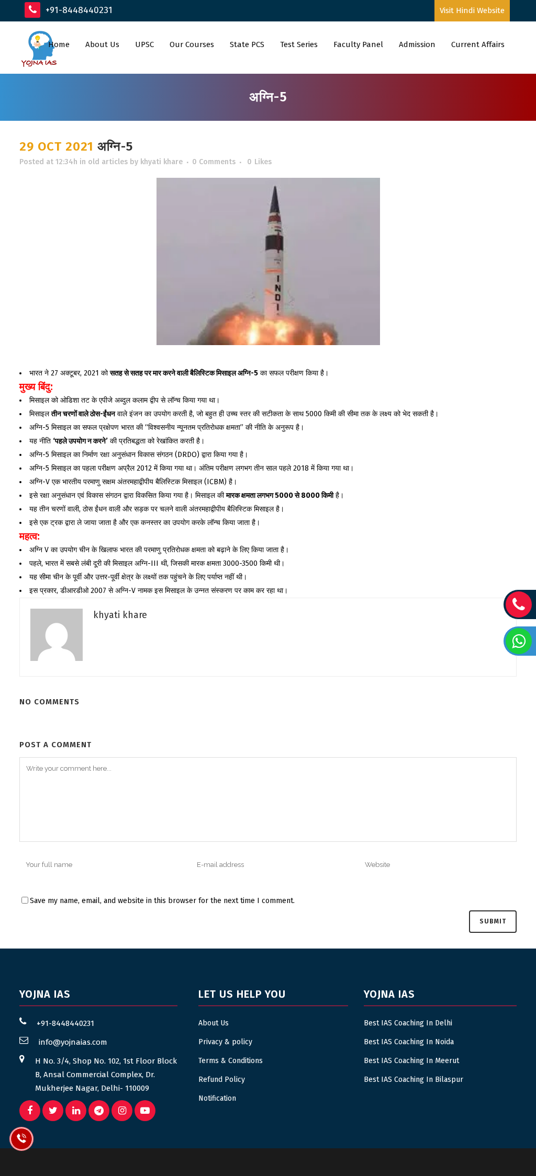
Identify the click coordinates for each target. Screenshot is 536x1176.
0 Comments (214, 161)
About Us (213, 1023)
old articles (108, 161)
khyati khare (161, 161)
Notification (217, 1098)
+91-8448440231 (78, 10)
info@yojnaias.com (73, 1042)
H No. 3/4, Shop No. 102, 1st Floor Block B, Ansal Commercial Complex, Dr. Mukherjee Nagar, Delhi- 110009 (106, 1074)
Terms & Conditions (230, 1060)
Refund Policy (221, 1079)
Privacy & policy (225, 1041)
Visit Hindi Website (472, 10)
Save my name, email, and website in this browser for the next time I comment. (162, 900)
